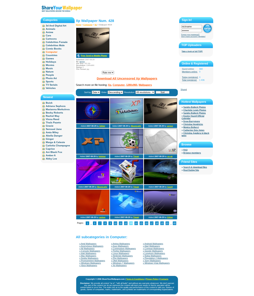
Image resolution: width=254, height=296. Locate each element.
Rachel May (52, 116)
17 (151, 223)
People (50, 75)
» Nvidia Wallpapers (88, 258)
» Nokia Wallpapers (152, 256)
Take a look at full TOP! (192, 51)
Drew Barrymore (191, 121)
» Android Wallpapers (153, 244)
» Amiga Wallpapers (120, 244)
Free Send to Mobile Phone (94, 55)
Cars (48, 35)
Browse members (192, 153)
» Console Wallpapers (89, 251)
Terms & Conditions (135, 279)
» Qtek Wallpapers (119, 260)
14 (136, 223)
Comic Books (54, 48)
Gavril (170, 187)
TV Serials (52, 84)
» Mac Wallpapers (87, 256)
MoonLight (136, 126)
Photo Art (51, 78)
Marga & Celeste (55, 142)
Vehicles (51, 88)
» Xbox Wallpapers (88, 265)
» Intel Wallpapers (87, 253)
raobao (102, 217)
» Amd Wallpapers (87, 244)
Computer (87, 25)
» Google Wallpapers (153, 251)
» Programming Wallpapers (92, 260)
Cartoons (51, 38)
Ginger (50, 139)
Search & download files (195, 167)
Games (50, 58)
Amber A (51, 155)
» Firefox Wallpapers (120, 251)
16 (146, 223)
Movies (50, 65)
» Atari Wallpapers (151, 246)
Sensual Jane (54, 129)
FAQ (185, 150)
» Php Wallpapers (119, 258)
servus (82, 61)
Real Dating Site (191, 170)
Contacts (164, 279)
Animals (50, 29)
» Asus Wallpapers (120, 246)
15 (141, 223)
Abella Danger (54, 135)
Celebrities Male (55, 45)
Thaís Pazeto (53, 122)
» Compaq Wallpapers (153, 248)
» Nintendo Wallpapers (122, 256)
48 (174, 223)
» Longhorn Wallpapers (154, 253)
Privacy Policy (152, 279)
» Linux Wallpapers (120, 253)
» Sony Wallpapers (152, 260)
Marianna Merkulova (58, 109)
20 (167, 223)
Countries (51, 55)
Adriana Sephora (55, 106)
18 (157, 223)
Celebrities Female (57, 42)
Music (49, 68)
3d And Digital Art (56, 25)
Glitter (102, 126)
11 (121, 223)
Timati (136, 156)
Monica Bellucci (191, 127)
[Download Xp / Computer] (92, 52)
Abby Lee (51, 158)
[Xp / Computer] (92, 122)
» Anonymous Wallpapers (91, 246)
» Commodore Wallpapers (123, 248)
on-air (170, 156)
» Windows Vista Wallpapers (156, 263)
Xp (96, 25)
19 (162, 223)
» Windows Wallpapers (90, 263)
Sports (50, 81)
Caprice (50, 148)
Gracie (49, 125)
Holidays (51, 61)
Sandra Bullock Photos (194, 107)
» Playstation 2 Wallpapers (155, 258)
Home (78, 25)
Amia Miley (52, 132)
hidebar (102, 156)
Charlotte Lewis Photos (194, 110)
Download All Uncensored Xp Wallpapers (127, 78)
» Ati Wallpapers (87, 248)
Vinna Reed (52, 119)
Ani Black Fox (54, 152)
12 (126, 223)
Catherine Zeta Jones (193, 130)
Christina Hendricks (193, 124)
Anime (49, 32)
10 (115, 223)
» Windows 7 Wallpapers (122, 263)
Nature (50, 71)
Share (183, 89)
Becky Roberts (54, 112)
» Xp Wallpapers (119, 265)
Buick (49, 102)
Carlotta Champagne (58, 145)
